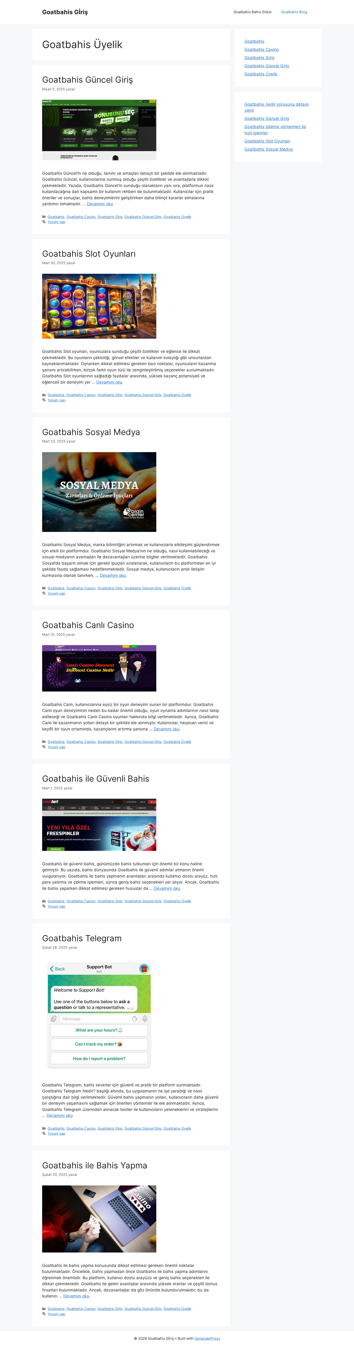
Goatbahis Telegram (82, 938)
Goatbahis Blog (294, 12)
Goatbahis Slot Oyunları (89, 254)
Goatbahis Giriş (110, 217)
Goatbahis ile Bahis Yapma (94, 1165)
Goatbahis (56, 217)
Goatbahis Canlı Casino (88, 625)
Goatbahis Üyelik (177, 217)
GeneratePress (207, 1338)
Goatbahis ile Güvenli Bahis (95, 778)
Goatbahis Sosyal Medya (91, 432)
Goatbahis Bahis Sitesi (253, 12)
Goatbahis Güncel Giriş (87, 80)
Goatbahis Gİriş (65, 12)
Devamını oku (100, 203)
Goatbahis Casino (81, 217)
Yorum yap (56, 222)
